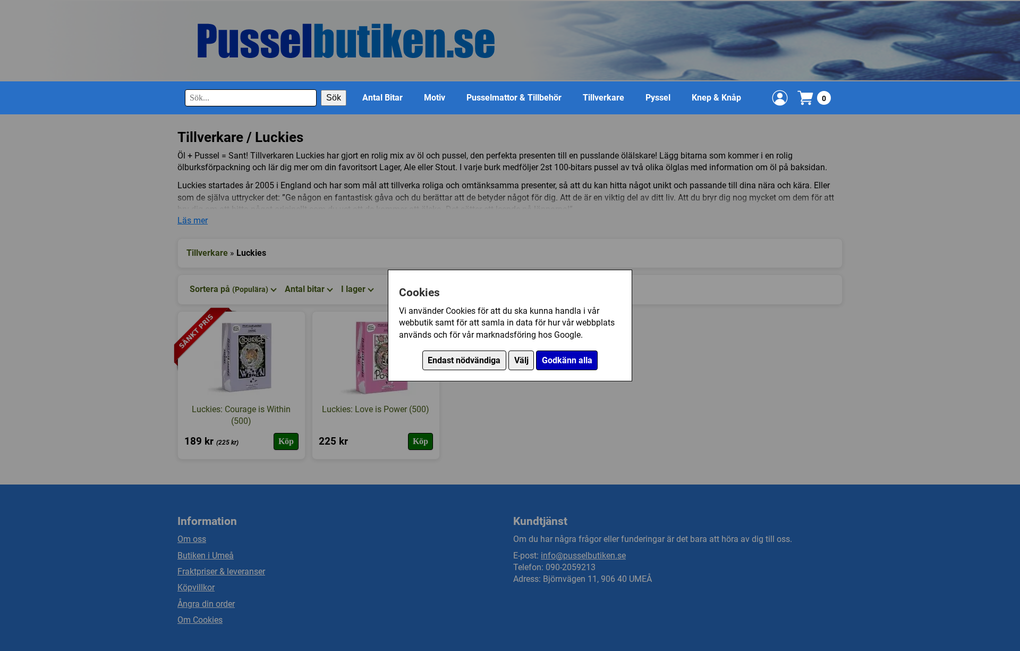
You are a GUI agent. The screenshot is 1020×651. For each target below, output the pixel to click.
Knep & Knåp (716, 98)
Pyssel (657, 98)
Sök (333, 97)
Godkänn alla (567, 360)
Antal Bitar (382, 98)
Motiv (434, 98)
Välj (521, 360)
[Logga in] (779, 97)
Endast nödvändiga (464, 360)
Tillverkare (603, 98)
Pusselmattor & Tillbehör (514, 98)
